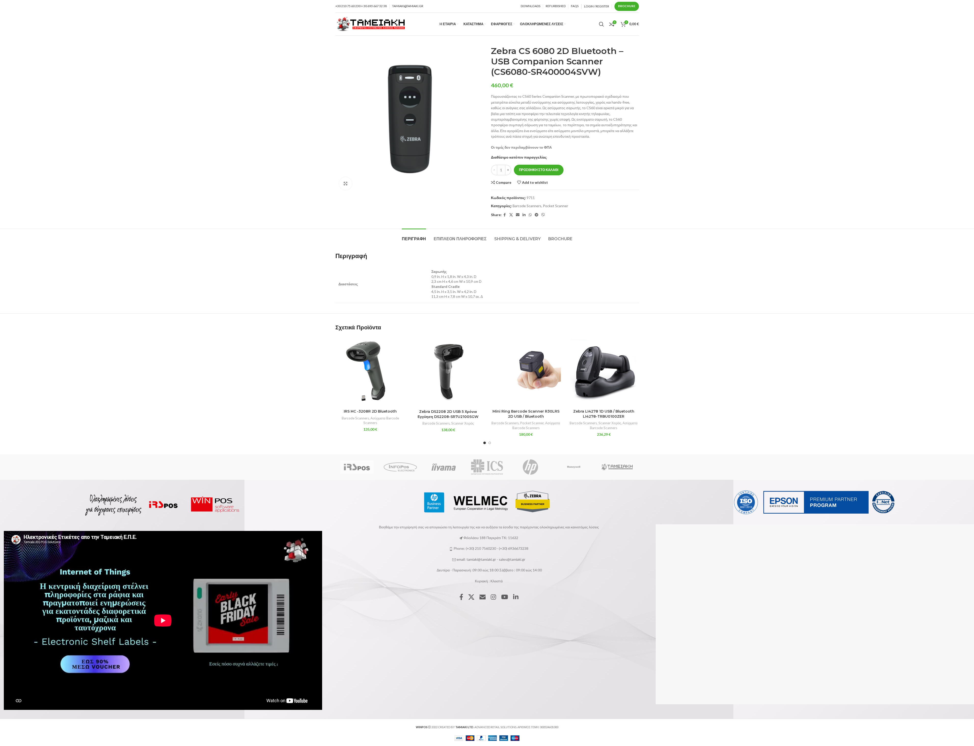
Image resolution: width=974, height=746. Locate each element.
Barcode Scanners (527, 206)
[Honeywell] (573, 467)
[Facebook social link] (505, 215)
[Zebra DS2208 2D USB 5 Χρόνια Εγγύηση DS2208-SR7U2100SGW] (448, 372)
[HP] (530, 467)
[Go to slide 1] (484, 443)
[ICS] (487, 467)
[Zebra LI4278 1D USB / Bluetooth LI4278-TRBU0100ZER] (604, 372)
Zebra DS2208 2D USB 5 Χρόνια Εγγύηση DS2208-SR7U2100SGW (448, 414)
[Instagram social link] (493, 597)
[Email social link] (517, 215)
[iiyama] (443, 467)
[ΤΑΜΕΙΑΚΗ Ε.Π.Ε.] (617, 467)
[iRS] (356, 467)
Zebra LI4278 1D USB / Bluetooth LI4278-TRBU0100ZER (603, 414)
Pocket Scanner (555, 206)
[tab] (414, 236)
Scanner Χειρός (462, 423)
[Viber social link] (543, 215)
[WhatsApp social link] (530, 215)
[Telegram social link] (536, 215)
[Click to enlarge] (345, 183)
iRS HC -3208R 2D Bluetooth (370, 411)
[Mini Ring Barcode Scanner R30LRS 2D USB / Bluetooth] (526, 372)
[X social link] (511, 215)
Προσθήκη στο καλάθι (538, 170)
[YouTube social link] (505, 597)
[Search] (601, 24)
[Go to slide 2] (489, 443)
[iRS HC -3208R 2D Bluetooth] (370, 372)
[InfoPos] (400, 467)
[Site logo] (371, 23)
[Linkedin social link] (524, 215)
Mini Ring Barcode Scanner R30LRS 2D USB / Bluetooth (525, 414)
